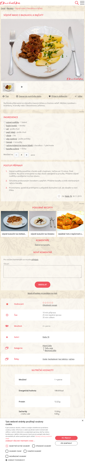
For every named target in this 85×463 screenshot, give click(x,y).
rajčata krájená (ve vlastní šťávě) (19, 145)
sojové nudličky (12, 122)
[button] (29, 441)
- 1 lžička (16, 149)
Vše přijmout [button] (66, 438)
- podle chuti (12, 129)
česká (45, 359)
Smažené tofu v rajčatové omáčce (71, 234)
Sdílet (80, 96)
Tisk (7, 96)
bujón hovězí (11, 125)
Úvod (3, 8)
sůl (7, 129)
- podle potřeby (18, 139)
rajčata (71, 359)
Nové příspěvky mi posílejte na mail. (42, 293)
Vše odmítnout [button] (66, 443)
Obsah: (6, 264)
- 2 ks (11, 135)
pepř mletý (10, 132)
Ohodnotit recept (50, 305)
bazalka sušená (12, 149)
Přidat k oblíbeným (59, 96)
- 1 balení (16, 122)
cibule (8, 135)
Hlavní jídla (47, 345)
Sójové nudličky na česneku (42, 234)
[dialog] (42, 440)
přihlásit (34, 259)
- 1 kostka (15, 125)
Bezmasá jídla (50, 350)
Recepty (10, 8)
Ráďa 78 (68, 196)
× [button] (82, 420)
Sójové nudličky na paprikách (14, 234)
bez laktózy (63, 359)
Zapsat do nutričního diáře (30, 96)
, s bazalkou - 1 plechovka (30, 145)
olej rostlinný (11, 139)
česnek (9, 142)
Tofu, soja (49, 348)
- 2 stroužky (14, 142)
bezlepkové (53, 359)
